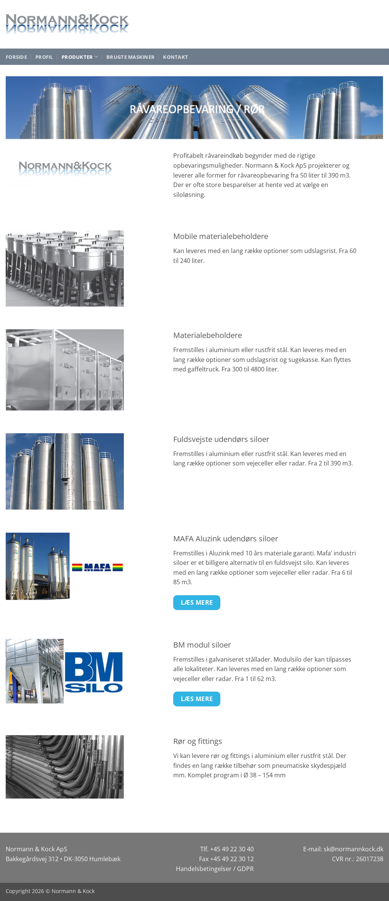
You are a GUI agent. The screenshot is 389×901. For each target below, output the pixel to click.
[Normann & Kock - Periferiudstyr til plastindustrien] (67, 24)
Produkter (77, 56)
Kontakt (175, 56)
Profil (44, 56)
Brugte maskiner (130, 56)
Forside (16, 56)
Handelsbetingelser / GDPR (215, 869)
